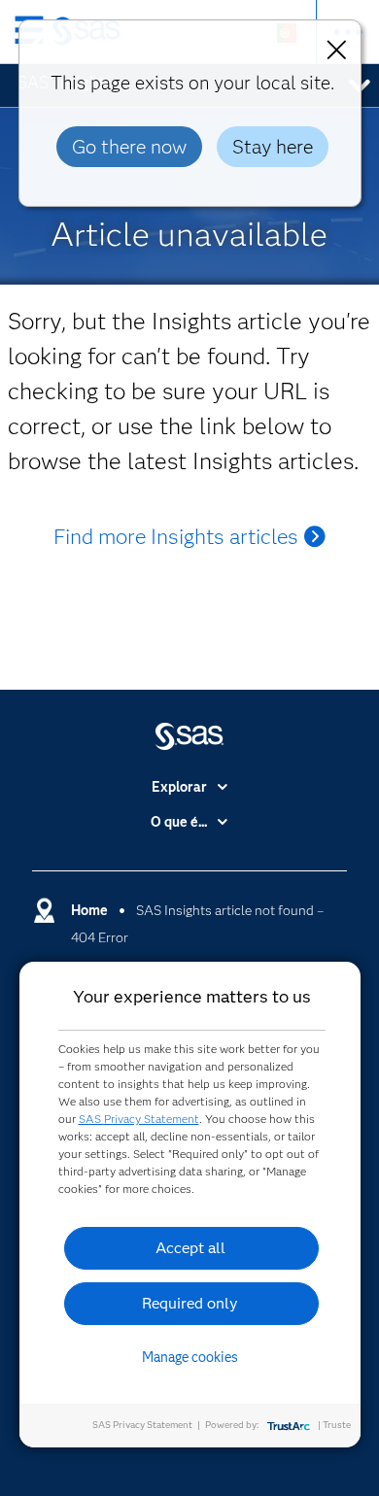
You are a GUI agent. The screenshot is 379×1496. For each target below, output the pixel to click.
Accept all (190, 1248)
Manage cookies (190, 1357)
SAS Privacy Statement (139, 1118)
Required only (190, 1303)
